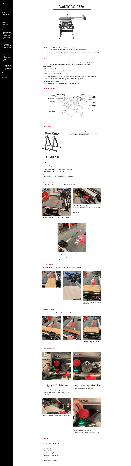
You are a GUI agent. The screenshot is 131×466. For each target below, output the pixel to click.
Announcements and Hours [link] (7, 17)
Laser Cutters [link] (7, 35)
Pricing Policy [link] (5, 20)
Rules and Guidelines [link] (7, 14)
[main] (71, 7)
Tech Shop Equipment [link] (5, 72)
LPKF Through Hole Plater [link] (7, 60)
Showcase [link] (5, 77)
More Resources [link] (6, 75)
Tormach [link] (6, 52)
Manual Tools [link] (7, 63)
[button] (130, 1)
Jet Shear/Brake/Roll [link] (7, 57)
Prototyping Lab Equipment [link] (6, 29)
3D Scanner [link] (6, 54)
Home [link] (3, 12)
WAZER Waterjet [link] (7, 47)
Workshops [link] (5, 24)
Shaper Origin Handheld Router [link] (7, 45)
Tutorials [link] (5, 26)
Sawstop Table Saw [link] (8, 66)
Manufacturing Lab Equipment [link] (7, 33)
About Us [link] (5, 22)
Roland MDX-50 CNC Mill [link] (7, 38)
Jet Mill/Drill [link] (6, 49)
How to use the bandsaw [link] (8, 69)
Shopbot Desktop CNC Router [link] (7, 41)
